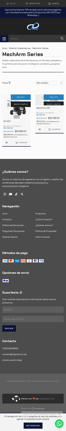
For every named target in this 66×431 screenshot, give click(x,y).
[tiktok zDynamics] (16, 194)
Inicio (4, 48)
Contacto (7, 219)
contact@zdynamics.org (14, 354)
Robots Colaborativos (20, 48)
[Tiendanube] (33, 409)
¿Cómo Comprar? (43, 219)
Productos (40, 213)
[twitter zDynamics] (22, 194)
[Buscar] (62, 38)
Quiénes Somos (10, 237)
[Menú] (4, 38)
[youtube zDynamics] (10, 194)
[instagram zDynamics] (4, 194)
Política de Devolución (13, 225)
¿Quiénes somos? (44, 225)
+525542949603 (10, 348)
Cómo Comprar (42, 237)
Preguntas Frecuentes (13, 231)
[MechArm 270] (40, 129)
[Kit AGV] (7, 142)
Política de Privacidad (45, 231)
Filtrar (5, 83)
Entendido (33, 425)
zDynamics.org (47, 398)
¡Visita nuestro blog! (12, 360)
